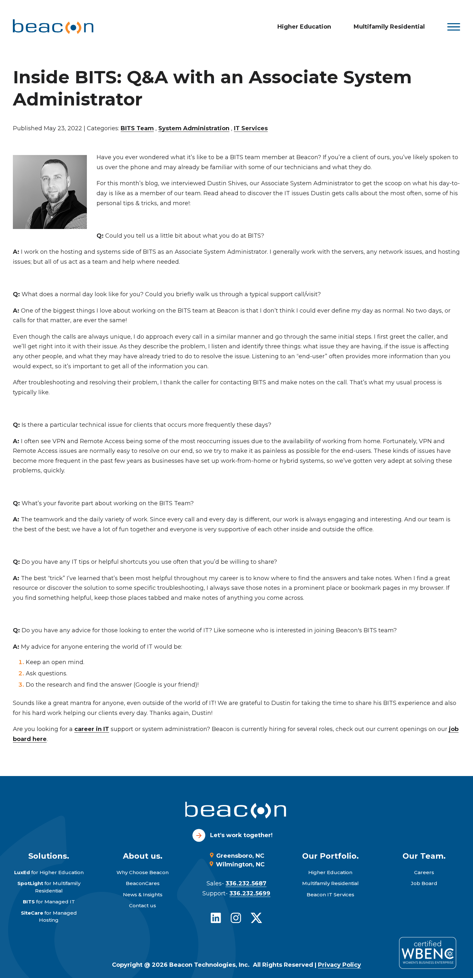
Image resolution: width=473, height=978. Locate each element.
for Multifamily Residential (48, 887)
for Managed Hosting (49, 916)
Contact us (142, 905)
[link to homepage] (53, 26)
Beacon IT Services (330, 894)
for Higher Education (49, 872)
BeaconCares (143, 883)
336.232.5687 (246, 883)
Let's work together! (241, 835)
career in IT (91, 729)
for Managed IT (49, 902)
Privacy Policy (339, 964)
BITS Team (137, 128)
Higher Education (304, 26)
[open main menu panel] (453, 27)
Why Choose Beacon (142, 872)
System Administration (193, 128)
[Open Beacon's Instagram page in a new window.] (236, 918)
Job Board (424, 883)
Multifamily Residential (389, 26)
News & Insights (142, 894)
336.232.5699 (249, 893)
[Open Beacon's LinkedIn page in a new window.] (216, 918)
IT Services (251, 128)
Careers (424, 872)
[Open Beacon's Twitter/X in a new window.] (256, 918)
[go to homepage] (236, 811)
